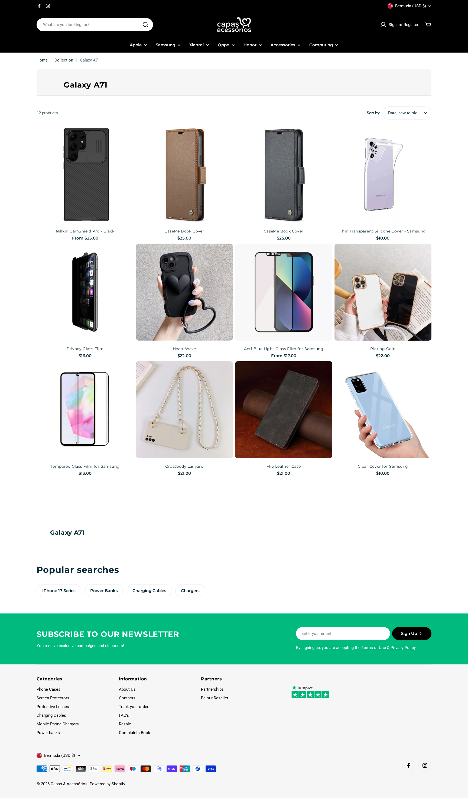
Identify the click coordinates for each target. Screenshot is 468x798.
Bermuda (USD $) (410, 6)
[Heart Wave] (184, 292)
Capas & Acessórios (69, 783)
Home (42, 60)
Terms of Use (374, 647)
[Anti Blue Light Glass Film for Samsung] (283, 292)
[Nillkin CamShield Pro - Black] (85, 174)
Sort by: (373, 113)
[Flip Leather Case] (283, 409)
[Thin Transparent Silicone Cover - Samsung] (383, 174)
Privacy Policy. (404, 647)
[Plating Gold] (383, 292)
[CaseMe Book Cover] (184, 174)
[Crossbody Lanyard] (184, 409)
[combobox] (95, 24)
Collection (63, 60)
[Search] (145, 24)
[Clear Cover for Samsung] (383, 409)
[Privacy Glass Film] (85, 292)
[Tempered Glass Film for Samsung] (85, 409)
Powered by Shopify (107, 783)
